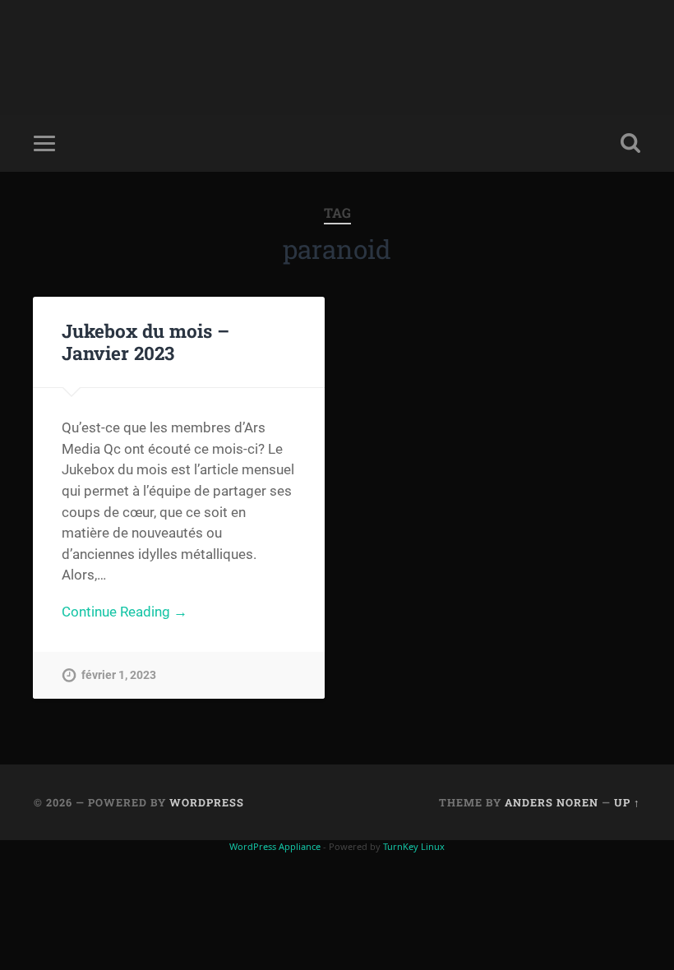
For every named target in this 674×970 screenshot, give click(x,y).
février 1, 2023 (118, 675)
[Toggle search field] (630, 143)
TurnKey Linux (414, 846)
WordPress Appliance (275, 846)
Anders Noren (551, 802)
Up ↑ (627, 802)
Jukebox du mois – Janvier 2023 (145, 341)
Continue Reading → (124, 611)
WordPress (206, 802)
